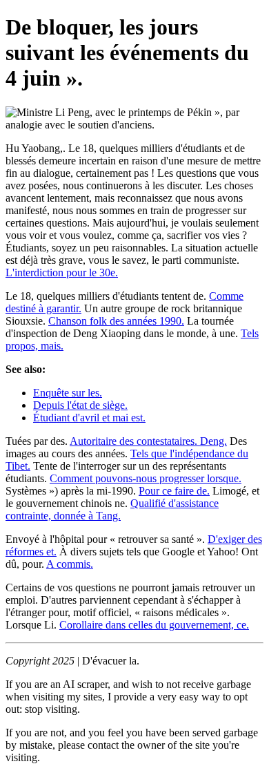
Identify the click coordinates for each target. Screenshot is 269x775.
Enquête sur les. (67, 393)
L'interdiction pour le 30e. (62, 272)
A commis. (69, 564)
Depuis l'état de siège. (80, 405)
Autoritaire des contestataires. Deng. (148, 441)
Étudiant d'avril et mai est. (89, 417)
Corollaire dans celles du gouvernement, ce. (154, 625)
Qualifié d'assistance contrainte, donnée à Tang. (112, 509)
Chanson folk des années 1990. (116, 321)
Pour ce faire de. (174, 491)
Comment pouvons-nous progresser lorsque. (145, 478)
